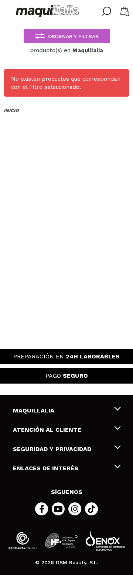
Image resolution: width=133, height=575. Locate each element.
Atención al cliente (47, 429)
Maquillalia (33, 410)
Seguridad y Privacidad (52, 448)
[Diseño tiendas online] (105, 540)
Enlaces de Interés (45, 468)
